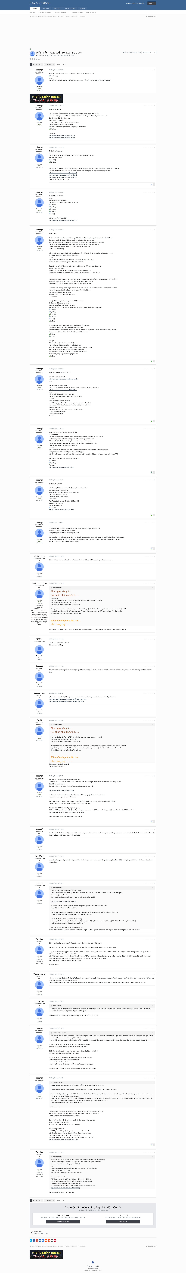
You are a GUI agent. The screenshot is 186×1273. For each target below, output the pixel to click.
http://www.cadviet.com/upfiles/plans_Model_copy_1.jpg (66, 701)
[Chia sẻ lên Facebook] (34, 1240)
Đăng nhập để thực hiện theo (133, 52)
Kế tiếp (49, 64)
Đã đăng (56, 70)
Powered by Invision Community (93, 1270)
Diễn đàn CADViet (40, 3)
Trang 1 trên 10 (61, 64)
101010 (39, 639)
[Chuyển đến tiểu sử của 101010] (39, 649)
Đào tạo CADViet (70, 8)
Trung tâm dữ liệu (91, 12)
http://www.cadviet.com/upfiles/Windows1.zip (63, 220)
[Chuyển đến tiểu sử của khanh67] (39, 839)
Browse (82, 8)
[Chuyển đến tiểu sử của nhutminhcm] (39, 566)
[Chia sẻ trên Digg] (40, 1240)
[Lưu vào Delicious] (43, 1240)
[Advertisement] (93, 33)
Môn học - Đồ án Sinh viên (62, 12)
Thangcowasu (39, 974)
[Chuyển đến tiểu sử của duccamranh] (39, 703)
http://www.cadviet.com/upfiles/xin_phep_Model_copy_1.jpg (67, 699)
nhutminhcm (39, 556)
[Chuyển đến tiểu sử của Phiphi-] (39, 730)
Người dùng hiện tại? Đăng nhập (135, 3)
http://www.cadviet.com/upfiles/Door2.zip (62, 137)
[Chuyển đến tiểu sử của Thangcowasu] (39, 984)
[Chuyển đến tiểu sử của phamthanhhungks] (39, 593)
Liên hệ (97, 1266)
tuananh (39, 666)
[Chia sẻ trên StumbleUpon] (49, 1240)
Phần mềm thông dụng (45, 12)
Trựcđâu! (39, 939)
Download (46, 8)
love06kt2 (39, 856)
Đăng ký (151, 3)
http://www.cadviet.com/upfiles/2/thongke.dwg (63, 1139)
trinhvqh (41, 55)
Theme (89, 1266)
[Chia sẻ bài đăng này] (154, 70)
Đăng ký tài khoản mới (63, 1221)
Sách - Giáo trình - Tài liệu (67, 55)
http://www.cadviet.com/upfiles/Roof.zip (61, 510)
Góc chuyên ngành (77, 12)
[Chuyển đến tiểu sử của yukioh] (39, 893)
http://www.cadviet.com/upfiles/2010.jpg (61, 790)
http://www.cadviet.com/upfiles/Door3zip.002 (63, 175)
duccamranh (39, 693)
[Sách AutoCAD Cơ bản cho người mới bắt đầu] (30, 49)
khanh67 (39, 829)
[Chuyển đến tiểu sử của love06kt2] (39, 866)
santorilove (39, 1001)
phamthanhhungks (39, 583)
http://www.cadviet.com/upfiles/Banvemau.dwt (63, 379)
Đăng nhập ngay (123, 1221)
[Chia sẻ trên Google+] (37, 1240)
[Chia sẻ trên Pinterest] (55, 1240)
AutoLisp (56, 8)
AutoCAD (32, 12)
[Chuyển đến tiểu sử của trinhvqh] (32, 53)
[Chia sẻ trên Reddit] (46, 1240)
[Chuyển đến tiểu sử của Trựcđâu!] (39, 949)
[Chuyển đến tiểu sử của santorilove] (39, 1012)
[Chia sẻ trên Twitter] (31, 1240)
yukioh (39, 883)
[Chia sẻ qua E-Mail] (52, 1240)
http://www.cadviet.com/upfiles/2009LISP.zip (63, 390)
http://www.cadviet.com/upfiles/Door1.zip (62, 135)
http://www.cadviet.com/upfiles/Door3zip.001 (63, 173)
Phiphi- (39, 720)
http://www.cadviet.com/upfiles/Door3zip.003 (63, 177)
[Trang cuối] (53, 64)
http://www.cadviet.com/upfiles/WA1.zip (61, 467)
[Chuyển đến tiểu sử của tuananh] (39, 676)
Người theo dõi (147, 52)
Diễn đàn (34, 8)
